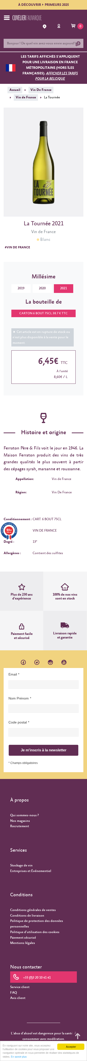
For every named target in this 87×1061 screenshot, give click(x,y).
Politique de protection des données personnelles (36, 923)
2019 (21, 288)
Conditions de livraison (27, 916)
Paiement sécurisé (23, 938)
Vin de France (26, 97)
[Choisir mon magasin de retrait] (45, 26)
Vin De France (40, 90)
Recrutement (19, 826)
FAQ (13, 993)
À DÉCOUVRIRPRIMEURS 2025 (43, 5)
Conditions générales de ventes (33, 910)
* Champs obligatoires (23, 763)
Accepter (71, 1046)
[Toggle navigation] (7, 17)
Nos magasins (20, 821)
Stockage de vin (21, 865)
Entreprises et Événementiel (30, 871)
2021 (63, 288)
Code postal (17, 722)
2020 (42, 288)
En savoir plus (19, 1056)
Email (12, 674)
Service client (19, 987)
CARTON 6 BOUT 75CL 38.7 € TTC (43, 313)
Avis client (17, 998)
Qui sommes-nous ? (24, 815)
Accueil (14, 90)
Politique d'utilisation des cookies (34, 932)
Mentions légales (22, 943)
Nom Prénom (18, 698)
